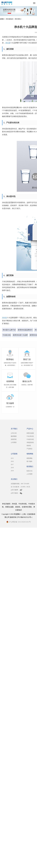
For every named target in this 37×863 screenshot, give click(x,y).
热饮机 (29, 445)
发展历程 (14, 439)
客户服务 (29, 461)
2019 (12, 471)
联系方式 (29, 471)
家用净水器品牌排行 (25, 330)
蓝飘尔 (2, 19)
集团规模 (14, 436)
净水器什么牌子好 (9, 330)
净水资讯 (18, 19)
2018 (12, 467)
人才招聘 (29, 474)
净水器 (7, 43)
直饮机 (17, 507)
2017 (12, 464)
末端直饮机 (30, 442)
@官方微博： (15, 490)
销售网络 (29, 458)
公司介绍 (14, 433)
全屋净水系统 (27, 507)
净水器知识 (9, 19)
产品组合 (29, 448)
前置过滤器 (30, 433)
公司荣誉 (14, 442)
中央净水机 (30, 436)
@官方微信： (15, 493)
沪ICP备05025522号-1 (24, 517)
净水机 (4, 318)
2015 (12, 458)
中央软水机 (7, 335)
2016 (12, 461)
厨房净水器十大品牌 (20, 335)
